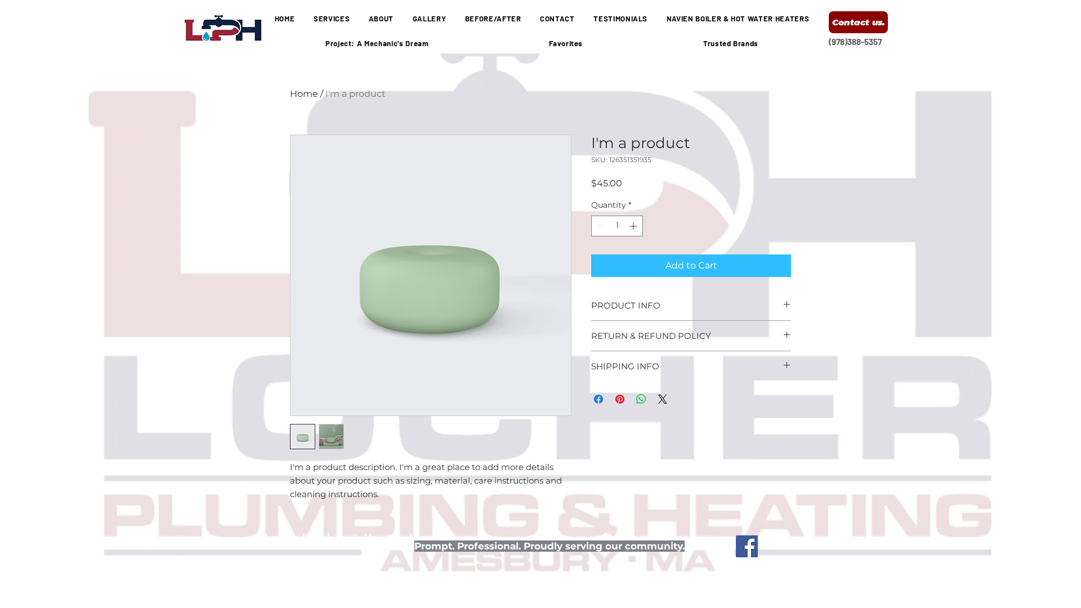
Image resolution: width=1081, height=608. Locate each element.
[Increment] (634, 226)
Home (304, 93)
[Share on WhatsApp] (641, 399)
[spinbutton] (617, 226)
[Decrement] (600, 226)
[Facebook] (747, 546)
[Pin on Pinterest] (620, 399)
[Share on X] (662, 399)
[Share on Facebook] (598, 399)
